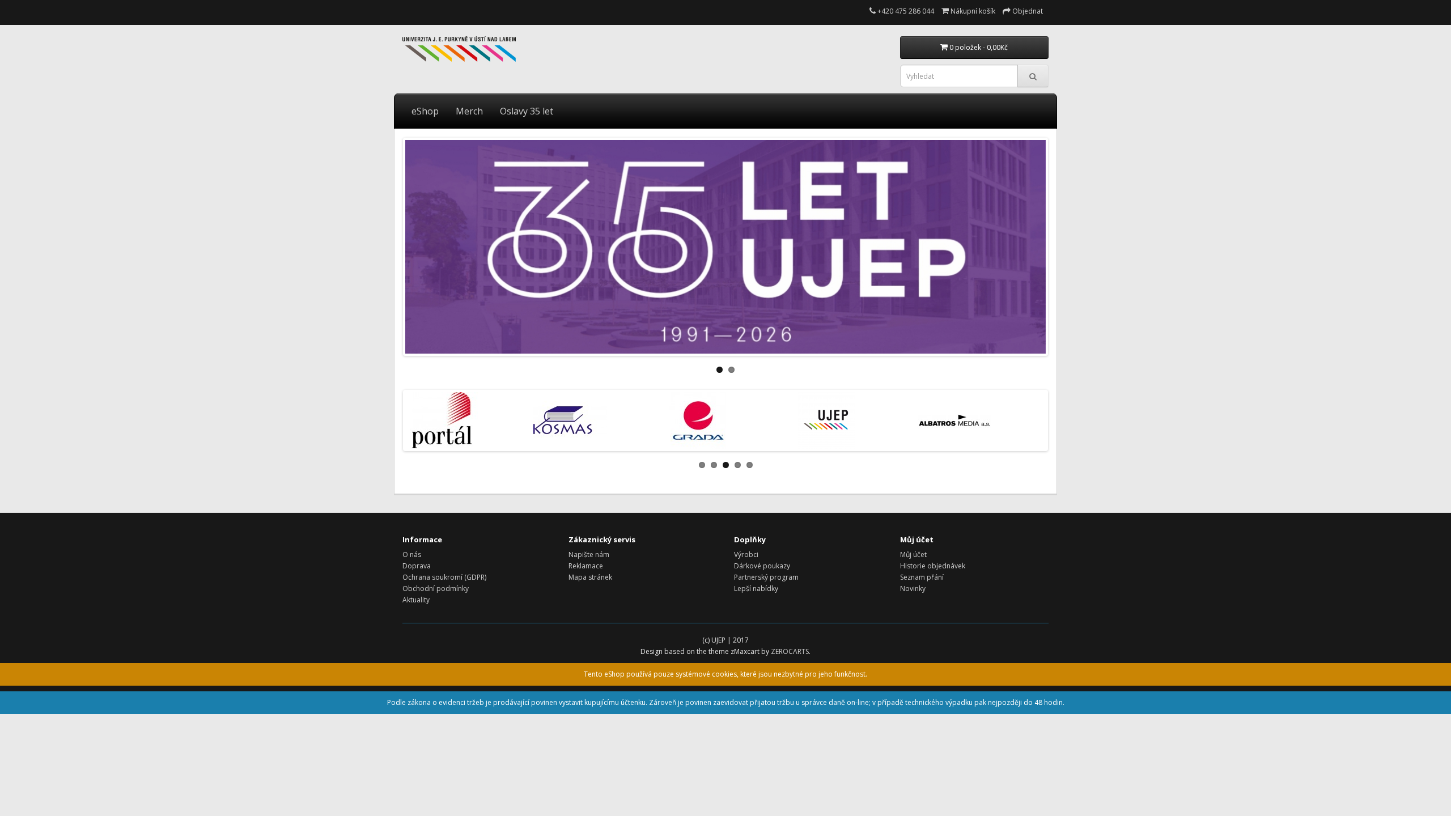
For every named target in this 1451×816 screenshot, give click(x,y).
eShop (425, 111)
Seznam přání (922, 577)
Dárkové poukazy (762, 566)
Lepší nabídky (756, 588)
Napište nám (588, 554)
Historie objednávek (932, 566)
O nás (411, 554)
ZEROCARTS (790, 651)
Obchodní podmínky (435, 588)
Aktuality (416, 600)
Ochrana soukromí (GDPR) (444, 577)
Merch (469, 111)
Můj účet (913, 554)
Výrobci (746, 554)
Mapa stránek (590, 577)
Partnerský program (766, 577)
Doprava (416, 566)
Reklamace (585, 566)
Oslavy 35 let (526, 111)
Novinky (913, 588)
